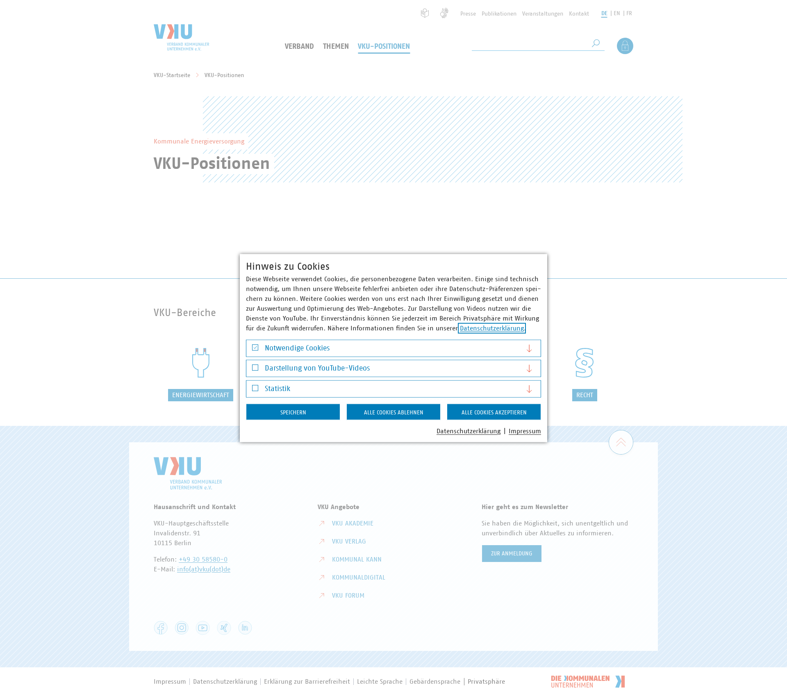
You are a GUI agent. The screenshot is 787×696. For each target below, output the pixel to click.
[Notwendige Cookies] (255, 349)
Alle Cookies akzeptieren (494, 412)
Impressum (525, 431)
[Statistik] (255, 390)
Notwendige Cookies (297, 348)
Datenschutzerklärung (492, 328)
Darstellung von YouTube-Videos (317, 368)
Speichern (293, 412)
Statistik (277, 388)
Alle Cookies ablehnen (393, 412)
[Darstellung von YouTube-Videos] (255, 369)
